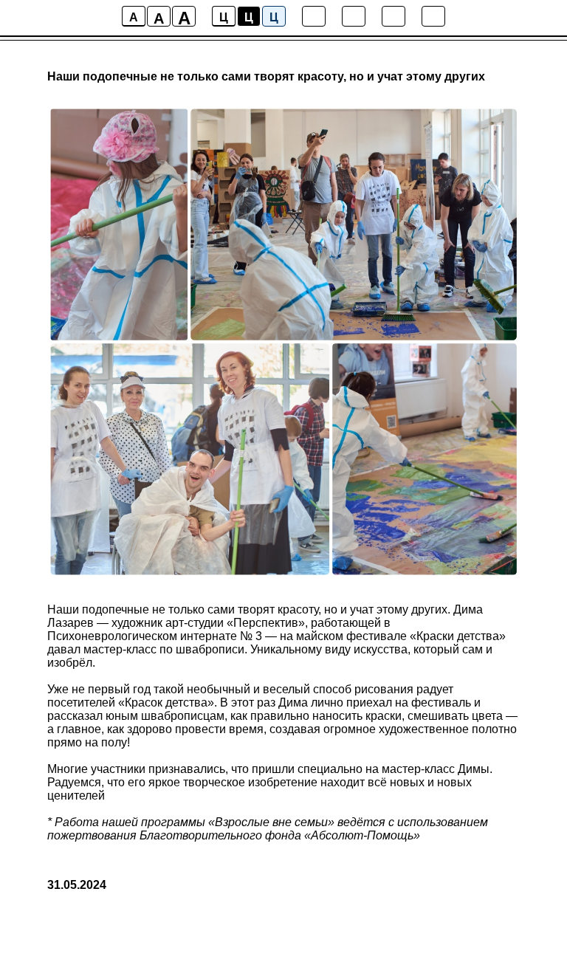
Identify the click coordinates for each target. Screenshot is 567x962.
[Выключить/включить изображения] (314, 16)
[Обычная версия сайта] (433, 16)
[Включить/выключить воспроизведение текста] (353, 16)
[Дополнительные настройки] (393, 16)
